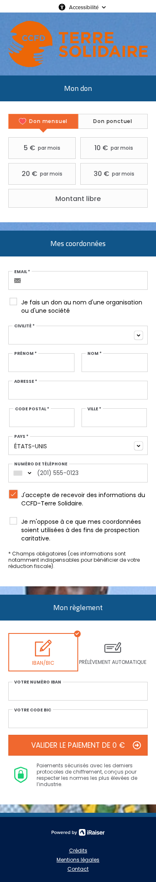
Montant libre (78, 199)
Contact (78, 868)
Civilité (24, 326)
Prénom (25, 353)
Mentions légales (78, 859)
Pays (21, 436)
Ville (94, 409)
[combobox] (78, 335)
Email (22, 271)
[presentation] (43, 121)
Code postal (32, 409)
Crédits (78, 850)
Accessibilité (84, 7)
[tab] (43, 121)
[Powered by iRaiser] (78, 832)
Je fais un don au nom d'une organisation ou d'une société (81, 306)
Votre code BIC (32, 710)
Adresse (25, 381)
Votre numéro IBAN (37, 682)
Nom (94, 353)
